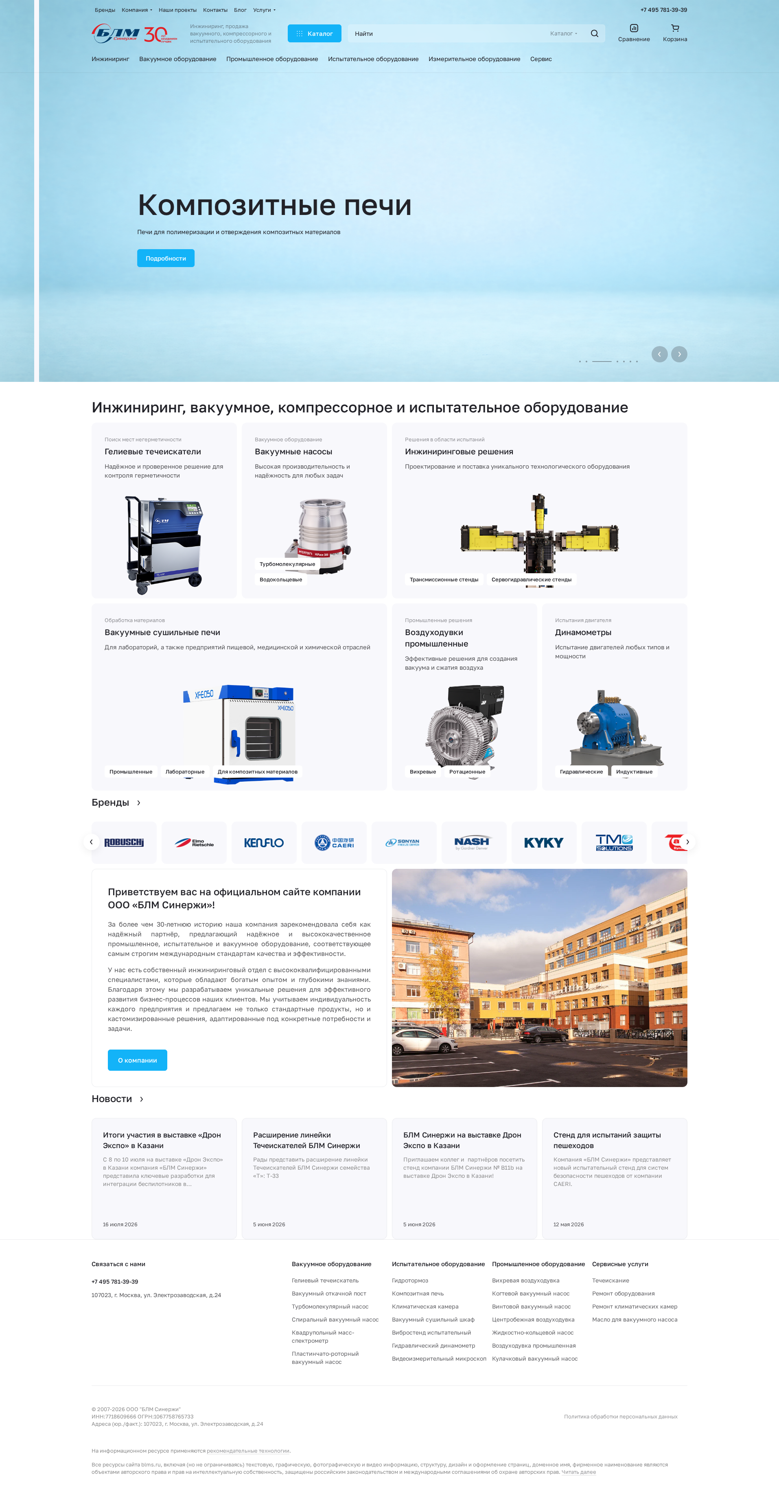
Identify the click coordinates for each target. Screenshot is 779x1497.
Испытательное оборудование (438, 1263)
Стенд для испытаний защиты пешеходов (607, 1140)
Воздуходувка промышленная (534, 1345)
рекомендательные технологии (248, 1450)
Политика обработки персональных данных (621, 1416)
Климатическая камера (425, 1306)
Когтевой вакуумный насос (531, 1293)
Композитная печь (418, 1293)
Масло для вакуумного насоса (635, 1319)
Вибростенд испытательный (431, 1332)
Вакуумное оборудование (332, 1263)
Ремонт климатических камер (635, 1306)
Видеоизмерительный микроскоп (439, 1358)
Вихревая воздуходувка (526, 1280)
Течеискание (610, 1280)
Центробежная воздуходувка (533, 1319)
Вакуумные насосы (294, 451)
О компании (137, 1060)
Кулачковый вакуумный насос (535, 1358)
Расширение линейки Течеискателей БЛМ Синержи (306, 1140)
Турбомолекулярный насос (330, 1306)
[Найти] (594, 33)
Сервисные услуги (620, 1263)
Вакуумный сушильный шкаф (433, 1319)
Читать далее (579, 1472)
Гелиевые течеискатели (153, 451)
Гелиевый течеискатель (325, 1280)
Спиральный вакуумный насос (335, 1319)
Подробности (127, 258)
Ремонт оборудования (623, 1293)
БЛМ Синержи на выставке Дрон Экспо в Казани (462, 1140)
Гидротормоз (410, 1280)
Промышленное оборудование (538, 1263)
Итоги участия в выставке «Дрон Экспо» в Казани (162, 1140)
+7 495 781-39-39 (664, 9)
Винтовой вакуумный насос (531, 1306)
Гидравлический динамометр (433, 1345)
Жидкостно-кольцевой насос (533, 1332)
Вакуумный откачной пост (329, 1293)
